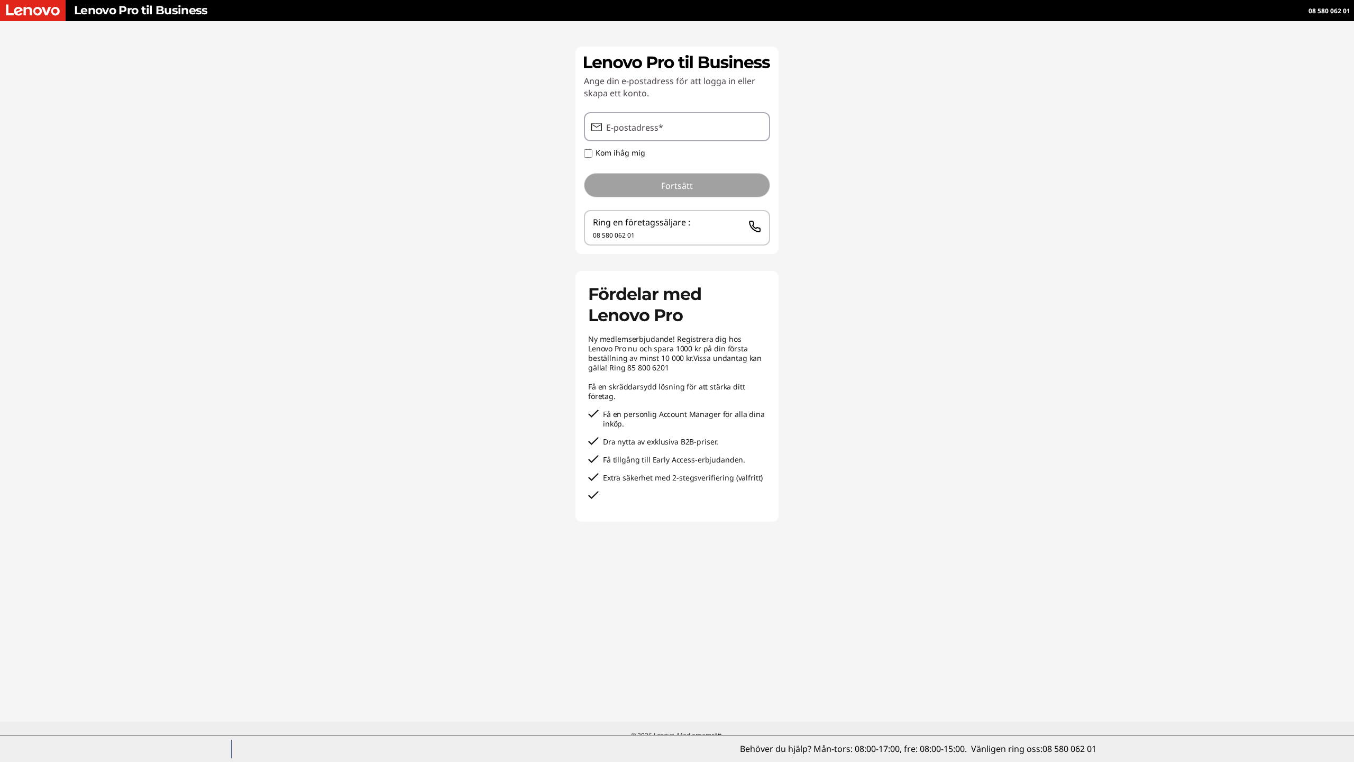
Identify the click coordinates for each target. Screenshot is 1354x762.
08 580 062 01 (1329, 10)
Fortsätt (677, 186)
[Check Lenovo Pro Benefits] (33, 10)
